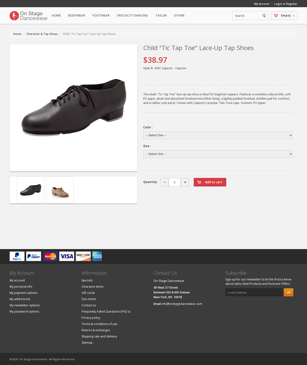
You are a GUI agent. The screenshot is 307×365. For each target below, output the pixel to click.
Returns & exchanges (96, 330)
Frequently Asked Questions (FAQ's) (106, 311)
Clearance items (92, 287)
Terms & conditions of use (99, 324)
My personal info (21, 287)
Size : (147, 146)
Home (56, 15)
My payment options (23, 293)
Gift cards (88, 293)
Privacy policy (91, 318)
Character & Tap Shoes (42, 34)
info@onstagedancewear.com (181, 304)
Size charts (89, 299)
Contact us (89, 305)
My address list (20, 299)
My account (17, 280)
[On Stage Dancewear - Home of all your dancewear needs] (29, 15)
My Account (261, 3)
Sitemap (87, 343)
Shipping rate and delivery (99, 336)
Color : (148, 127)
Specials (87, 280)
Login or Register (285, 3)
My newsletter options (25, 305)
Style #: (148, 68)
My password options (24, 311)
